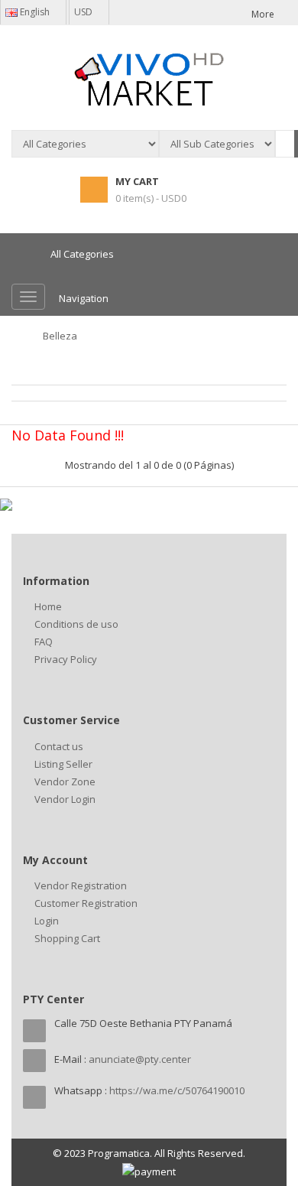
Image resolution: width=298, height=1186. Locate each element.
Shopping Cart (67, 938)
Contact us (58, 746)
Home (48, 606)
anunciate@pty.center (140, 1059)
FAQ (43, 641)
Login (46, 921)
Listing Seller (63, 764)
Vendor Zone (65, 781)
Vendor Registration (80, 885)
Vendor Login (65, 799)
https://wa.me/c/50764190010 (177, 1090)
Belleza (60, 336)
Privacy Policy (65, 659)
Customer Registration (86, 903)
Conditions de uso (76, 624)
